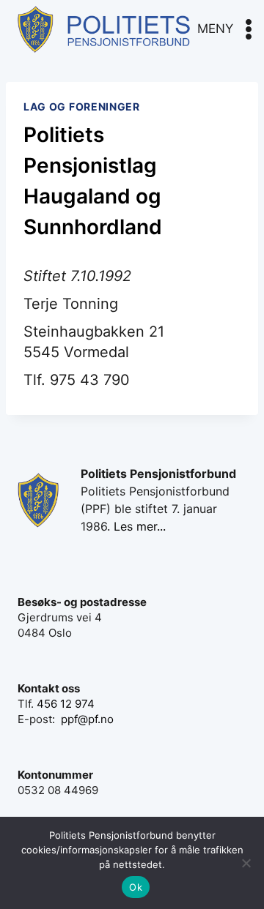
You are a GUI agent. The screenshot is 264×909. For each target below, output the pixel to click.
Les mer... (140, 526)
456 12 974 (66, 704)
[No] (245, 863)
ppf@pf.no (87, 719)
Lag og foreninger (81, 106)
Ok (135, 887)
